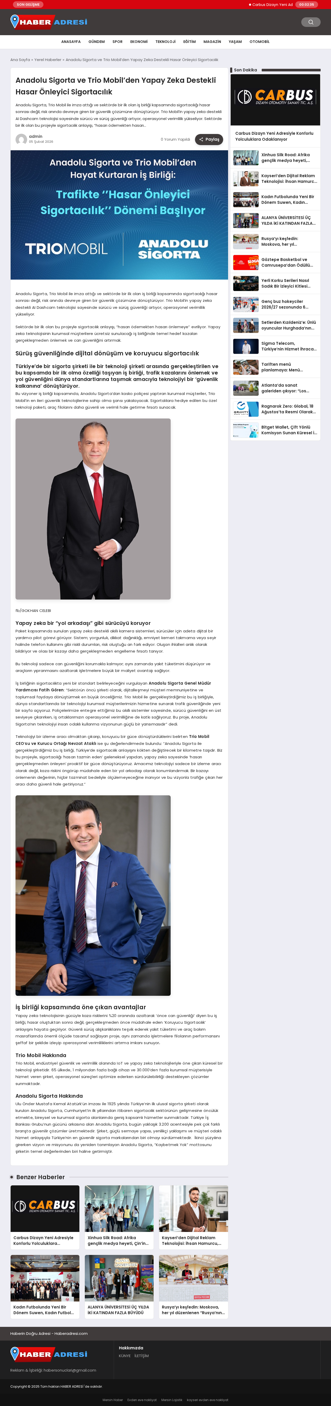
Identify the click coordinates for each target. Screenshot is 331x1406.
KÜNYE (125, 1355)
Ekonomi (139, 41)
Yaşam (235, 41)
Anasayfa (71, 41)
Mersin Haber (113, 1400)
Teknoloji (165, 41)
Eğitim (189, 41)
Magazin (212, 41)
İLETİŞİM (141, 1355)
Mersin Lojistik (171, 1400)
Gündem (96, 41)
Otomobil (260, 41)
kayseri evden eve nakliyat (207, 1400)
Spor (117, 41)
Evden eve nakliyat (142, 1400)
